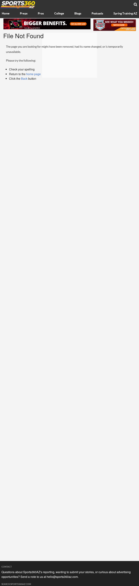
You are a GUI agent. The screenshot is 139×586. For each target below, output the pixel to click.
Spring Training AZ (125, 13)
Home (6, 13)
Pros (41, 13)
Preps (24, 13)
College (59, 13)
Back (24, 78)
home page (33, 74)
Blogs (77, 13)
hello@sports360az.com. (63, 577)
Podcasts (97, 13)
